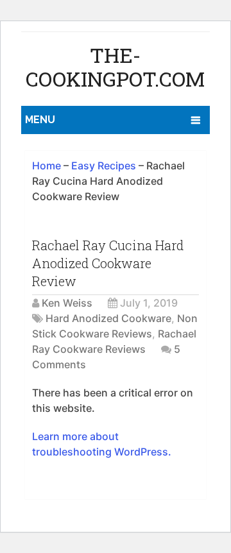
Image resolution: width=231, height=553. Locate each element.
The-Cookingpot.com (115, 66)
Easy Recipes (103, 165)
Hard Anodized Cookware (108, 318)
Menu (40, 120)
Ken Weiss (67, 302)
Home (46, 165)
